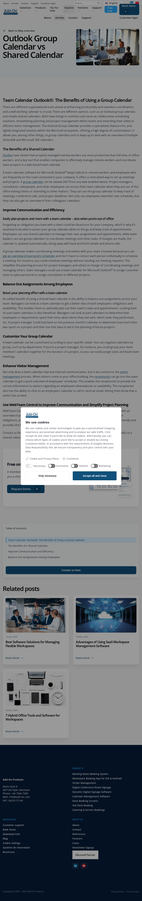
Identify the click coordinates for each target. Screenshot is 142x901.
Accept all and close (94, 475)
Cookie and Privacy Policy (44, 458)
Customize (72, 458)
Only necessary (47, 475)
